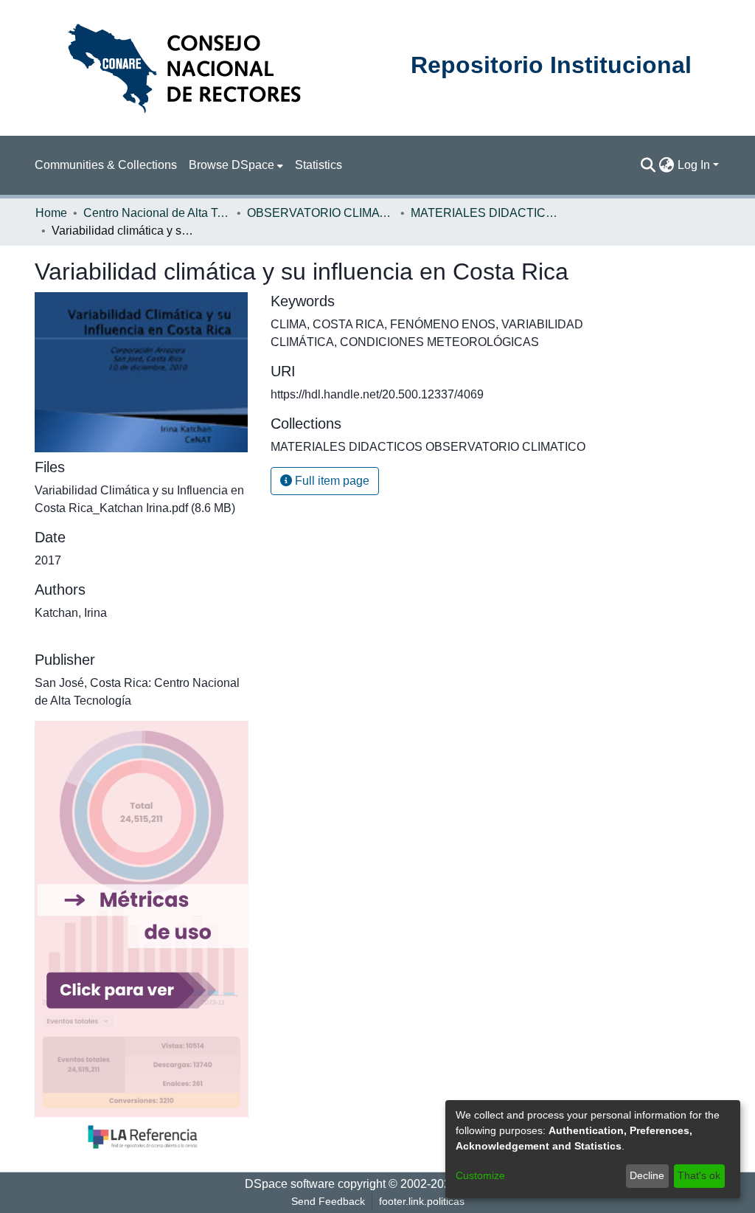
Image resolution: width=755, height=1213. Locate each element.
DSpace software (290, 1184)
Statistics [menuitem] (318, 165)
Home (51, 213)
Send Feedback (328, 1201)
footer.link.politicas (422, 1201)
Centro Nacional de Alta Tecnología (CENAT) (157, 213)
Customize (480, 1175)
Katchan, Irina (71, 612)
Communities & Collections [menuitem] (106, 165)
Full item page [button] (330, 480)
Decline (647, 1175)
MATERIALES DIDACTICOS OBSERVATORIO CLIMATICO (484, 213)
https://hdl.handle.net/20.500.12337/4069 (377, 394)
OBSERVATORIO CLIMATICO (320, 213)
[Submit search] (648, 165)
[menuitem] (236, 165)
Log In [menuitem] (694, 165)
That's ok (699, 1175)
